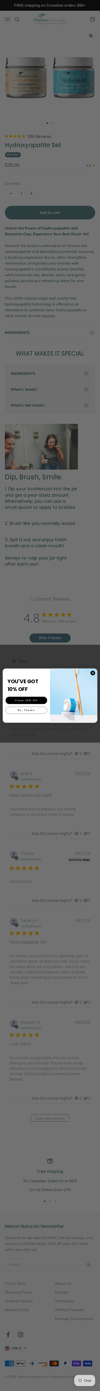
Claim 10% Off (26, 700)
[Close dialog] (92, 673)
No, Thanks (26, 710)
